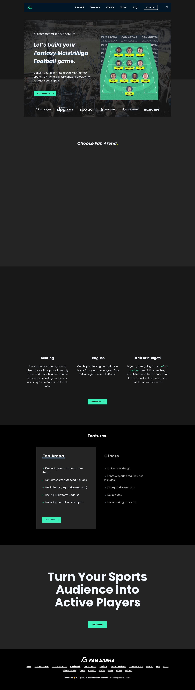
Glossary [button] (92, 670)
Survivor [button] (149, 666)
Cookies (113, 678)
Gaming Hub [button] (75, 666)
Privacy (121, 678)
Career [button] (119, 670)
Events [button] (82, 670)
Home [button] (29, 666)
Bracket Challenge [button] (118, 666)
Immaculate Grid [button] (136, 666)
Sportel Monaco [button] (69, 670)
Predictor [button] (103, 666)
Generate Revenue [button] (59, 666)
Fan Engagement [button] (42, 666)
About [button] (110, 670)
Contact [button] (128, 670)
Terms (128, 678)
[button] (45, 93)
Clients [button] (102, 670)
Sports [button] (165, 666)
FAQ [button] (158, 666)
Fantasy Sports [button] (90, 666)
